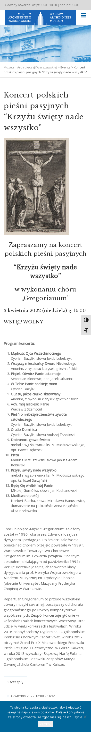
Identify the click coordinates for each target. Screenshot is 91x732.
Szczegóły (15, 682)
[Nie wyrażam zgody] (85, 716)
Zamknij (45, 724)
